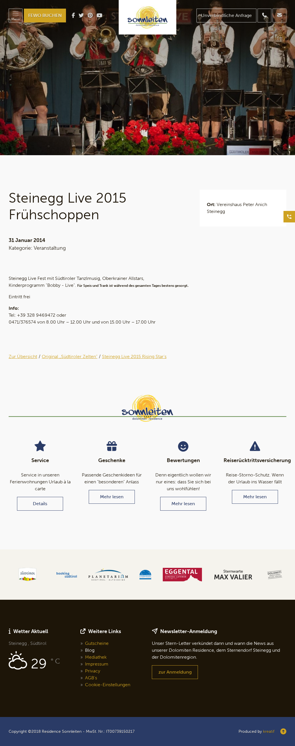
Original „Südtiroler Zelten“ (69, 356)
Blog (89, 650)
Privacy (92, 671)
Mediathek (96, 657)
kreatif (268, 731)
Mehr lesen (112, 496)
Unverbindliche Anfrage (226, 15)
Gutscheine (97, 643)
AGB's (91, 677)
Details (40, 503)
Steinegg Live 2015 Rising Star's (134, 356)
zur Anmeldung (175, 672)
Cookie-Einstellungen (107, 684)
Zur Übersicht (23, 356)
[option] (147, 77)
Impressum (96, 664)
